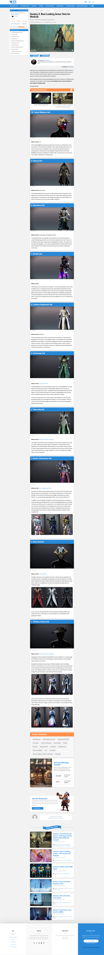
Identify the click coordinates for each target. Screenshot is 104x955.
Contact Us (13, 939)
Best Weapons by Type (49, 739)
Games (37, 10)
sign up (46, 937)
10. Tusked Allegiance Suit (16, 32)
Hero (64, 845)
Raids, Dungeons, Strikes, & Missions (43, 754)
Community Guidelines (13, 937)
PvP (46, 750)
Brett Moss (16, 16)
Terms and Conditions (13, 946)
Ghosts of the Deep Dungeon (46, 439)
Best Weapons (36, 739)
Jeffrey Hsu (70, 66)
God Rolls (53, 746)
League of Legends (71, 6)
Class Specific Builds (63, 739)
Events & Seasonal (46, 743)
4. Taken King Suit (14, 45)
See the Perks (91, 941)
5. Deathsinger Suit (15, 43)
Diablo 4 (41, 6)
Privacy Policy (13, 944)
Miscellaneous (62, 746)
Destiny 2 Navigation (15, 53)
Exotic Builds (57, 743)
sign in (55, 816)
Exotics (65, 743)
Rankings (57, 754)
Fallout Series (51, 6)
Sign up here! (60, 818)
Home (32, 10)
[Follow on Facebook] (37, 943)
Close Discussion (37, 808)
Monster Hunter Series (82, 6)
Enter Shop (58, 776)
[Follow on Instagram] (39, 943)
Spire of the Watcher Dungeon (46, 654)
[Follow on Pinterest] (44, 943)
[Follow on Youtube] (41, 943)
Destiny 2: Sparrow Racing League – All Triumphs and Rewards (61, 853)
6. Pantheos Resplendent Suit (17, 41)
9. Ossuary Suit (14, 34)
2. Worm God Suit (14, 49)
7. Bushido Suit (14, 39)
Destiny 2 (35, 6)
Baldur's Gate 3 (15, 6)
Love (14, 21)
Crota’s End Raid (43, 383)
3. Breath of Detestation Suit (17, 47)
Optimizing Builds (37, 750)
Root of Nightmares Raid (45, 488)
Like (19, 21)
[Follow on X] (34, 943)
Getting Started (44, 746)
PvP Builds (52, 750)
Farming (35, 746)
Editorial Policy (13, 942)
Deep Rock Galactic (25, 6)
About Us (13, 934)
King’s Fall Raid (43, 574)
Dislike (25, 21)
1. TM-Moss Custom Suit (16, 51)
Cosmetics (48, 10)
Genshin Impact (60, 6)
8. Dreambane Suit (15, 36)
